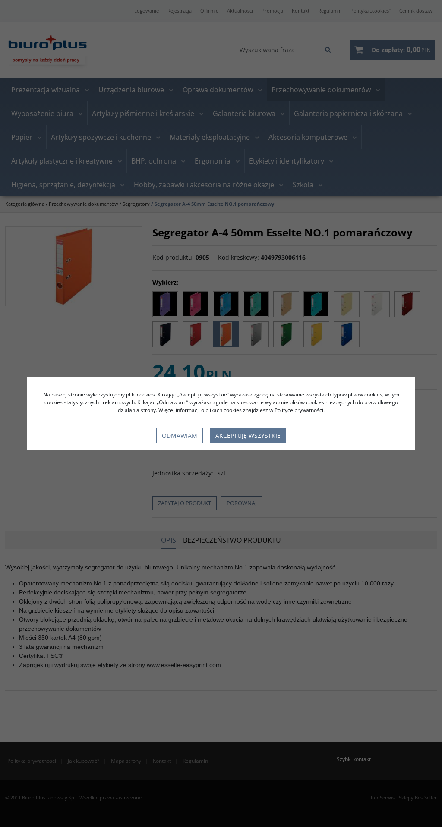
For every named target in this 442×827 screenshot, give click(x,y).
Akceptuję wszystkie (248, 435)
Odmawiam (179, 435)
